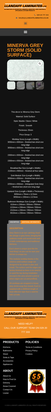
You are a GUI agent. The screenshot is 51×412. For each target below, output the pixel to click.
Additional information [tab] (30, 222)
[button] (26, 23)
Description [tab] (14, 222)
